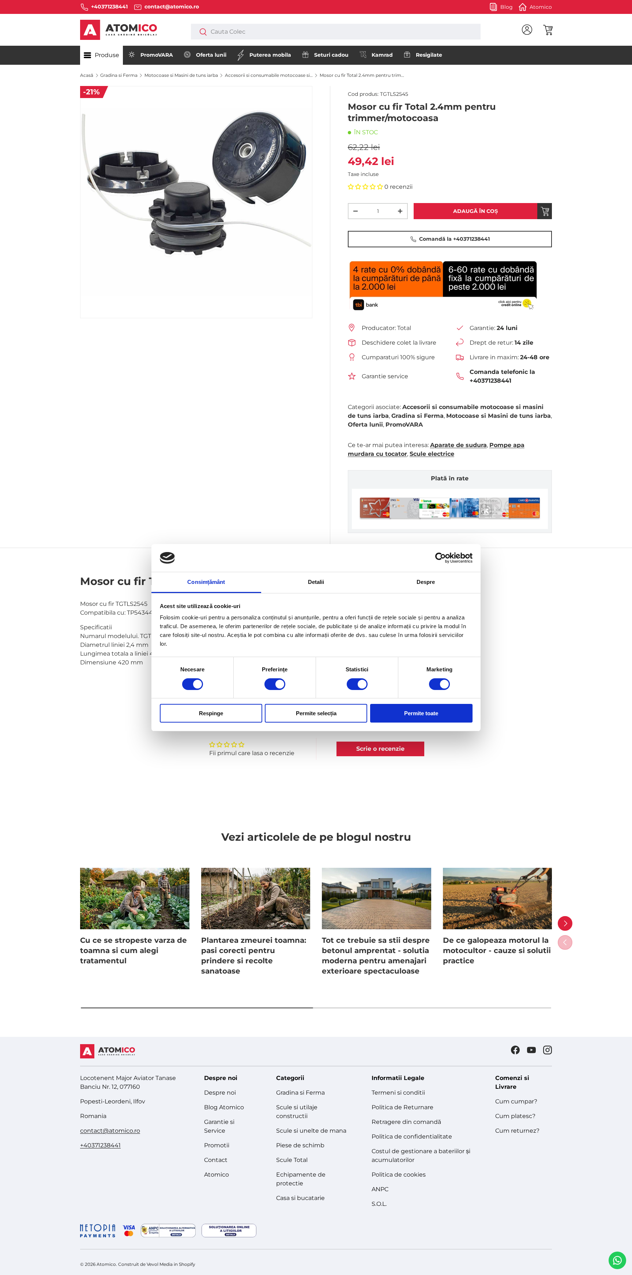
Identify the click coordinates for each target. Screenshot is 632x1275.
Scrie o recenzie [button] (380, 748)
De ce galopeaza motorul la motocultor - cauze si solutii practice (497, 950)
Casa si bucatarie (300, 1198)
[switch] (274, 684)
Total (404, 328)
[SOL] (229, 1230)
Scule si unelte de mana (311, 1130)
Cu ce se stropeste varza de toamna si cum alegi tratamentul (133, 950)
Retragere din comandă (406, 1121)
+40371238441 (100, 1145)
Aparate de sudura (458, 445)
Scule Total (292, 1159)
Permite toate (421, 713)
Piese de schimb (300, 1145)
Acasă (86, 75)
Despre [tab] (426, 582)
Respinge (211, 713)
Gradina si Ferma (119, 75)
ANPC (380, 1189)
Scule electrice (432, 453)
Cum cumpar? (516, 1101)
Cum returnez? (517, 1130)
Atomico (216, 1174)
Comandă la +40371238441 (454, 239)
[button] (547, 30)
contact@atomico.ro (110, 1130)
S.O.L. (379, 1203)
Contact (215, 1159)
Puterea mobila (270, 55)
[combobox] (335, 32)
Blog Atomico (224, 1107)
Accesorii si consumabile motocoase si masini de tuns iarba (269, 75)
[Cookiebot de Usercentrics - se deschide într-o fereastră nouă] (441, 557)
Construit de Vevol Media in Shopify (156, 1264)
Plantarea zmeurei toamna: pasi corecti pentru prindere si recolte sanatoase (253, 955)
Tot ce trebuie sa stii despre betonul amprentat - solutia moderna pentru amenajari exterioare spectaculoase (376, 955)
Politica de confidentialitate (412, 1136)
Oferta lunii (211, 55)
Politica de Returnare (402, 1107)
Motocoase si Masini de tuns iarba (181, 75)
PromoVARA (156, 55)
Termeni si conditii (398, 1092)
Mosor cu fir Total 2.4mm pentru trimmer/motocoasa (363, 75)
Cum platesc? (515, 1116)
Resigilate (429, 55)
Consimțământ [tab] (206, 582)
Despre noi (220, 1092)
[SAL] (168, 1230)
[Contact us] (617, 1260)
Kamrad (382, 55)
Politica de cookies (399, 1174)
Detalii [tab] (316, 582)
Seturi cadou (331, 55)
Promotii (216, 1145)
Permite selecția (316, 713)
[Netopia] (107, 1230)
